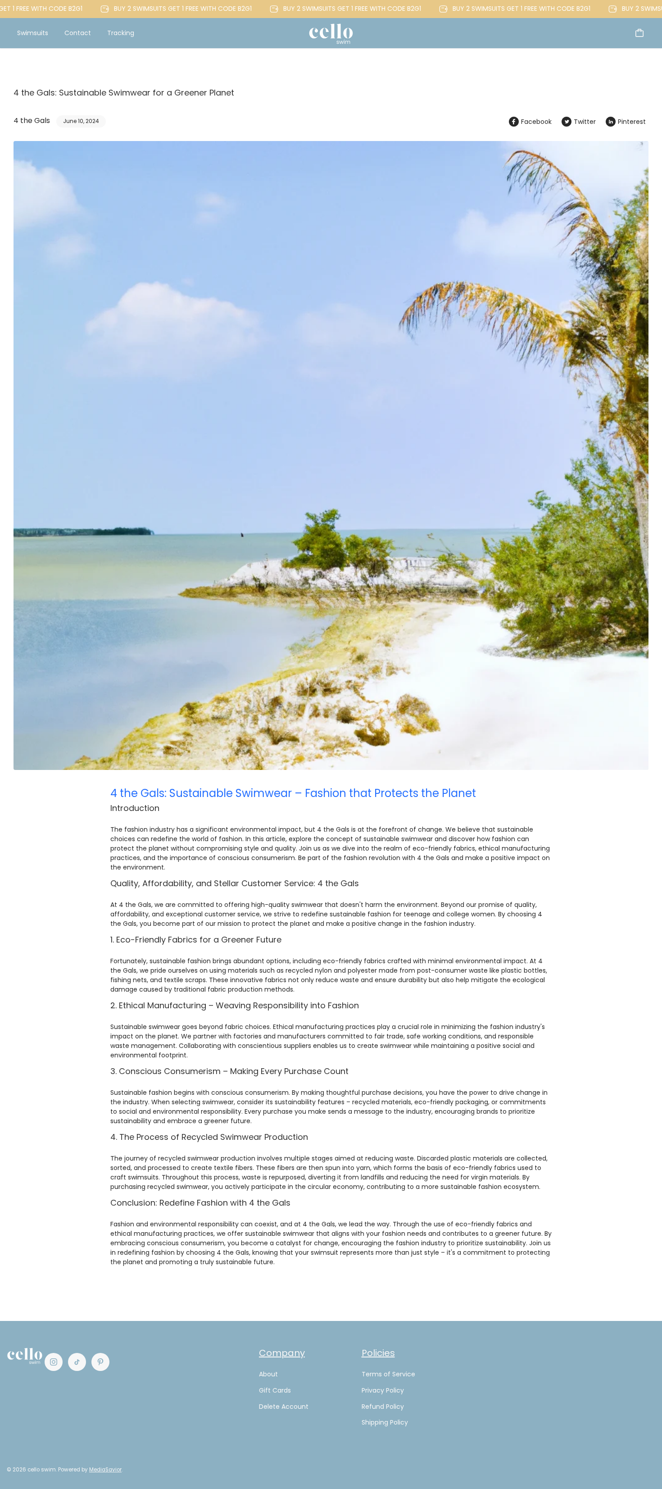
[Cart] (639, 33)
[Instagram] (54, 1362)
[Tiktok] (77, 1362)
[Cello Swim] (331, 33)
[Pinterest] (100, 1362)
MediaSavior (105, 1469)
